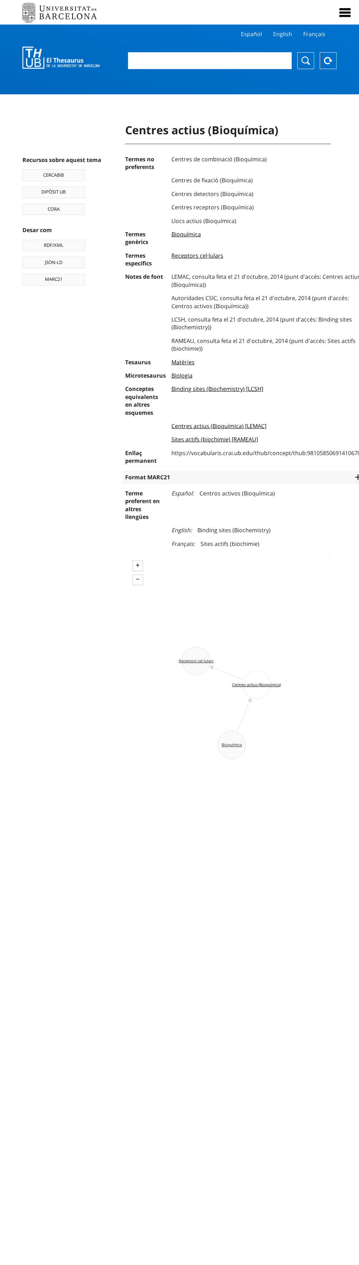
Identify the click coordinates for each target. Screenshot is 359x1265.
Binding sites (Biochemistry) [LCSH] (217, 389)
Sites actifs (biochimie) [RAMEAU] (214, 439)
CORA (54, 209)
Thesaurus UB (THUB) (61, 58)
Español (251, 34)
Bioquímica (186, 234)
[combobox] (210, 60)
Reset (328, 60)
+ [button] (138, 565)
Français (314, 34)
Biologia (181, 375)
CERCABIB (53, 175)
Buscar (305, 60)
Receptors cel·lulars (197, 255)
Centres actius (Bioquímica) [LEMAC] (218, 426)
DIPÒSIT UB (53, 192)
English (282, 34)
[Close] (345, 12)
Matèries (183, 362)
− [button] (138, 579)
